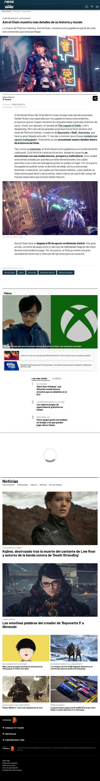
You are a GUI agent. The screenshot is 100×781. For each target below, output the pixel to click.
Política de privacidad (9, 763)
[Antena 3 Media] (8, 749)
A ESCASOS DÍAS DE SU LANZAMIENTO (66, 664)
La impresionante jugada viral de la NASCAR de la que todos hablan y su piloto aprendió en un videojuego (72, 709)
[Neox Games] (12, 7)
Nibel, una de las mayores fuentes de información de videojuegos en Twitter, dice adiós (22, 668)
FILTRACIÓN (42, 384)
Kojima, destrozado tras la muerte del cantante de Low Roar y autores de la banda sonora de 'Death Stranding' (48, 553)
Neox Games (6, 11)
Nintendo (32, 272)
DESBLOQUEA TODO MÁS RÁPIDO (16, 705)
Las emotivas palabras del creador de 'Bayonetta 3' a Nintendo (43, 625)
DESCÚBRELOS (43, 417)
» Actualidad (25, 11)
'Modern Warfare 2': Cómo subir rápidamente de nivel (22, 708)
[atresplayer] (87, 7)
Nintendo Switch (47, 272)
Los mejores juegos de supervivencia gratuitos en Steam (50, 407)
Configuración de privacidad (12, 770)
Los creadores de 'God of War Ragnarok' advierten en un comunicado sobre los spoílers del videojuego (71, 668)
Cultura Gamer (8, 484)
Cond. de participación (10, 768)
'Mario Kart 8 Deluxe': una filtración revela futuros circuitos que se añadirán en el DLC (52, 390)
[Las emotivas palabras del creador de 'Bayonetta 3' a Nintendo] (50, 590)
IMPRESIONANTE (57, 705)
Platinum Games (66, 272)
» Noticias (16, 11)
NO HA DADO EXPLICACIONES (14, 664)
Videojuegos (22, 484)
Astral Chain (9, 272)
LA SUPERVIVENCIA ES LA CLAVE (51, 402)
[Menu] (97, 7)
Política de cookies (8, 765)
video (21, 272)
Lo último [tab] (56, 378)
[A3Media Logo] (9, 722)
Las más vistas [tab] (39, 378)
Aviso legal (6, 761)
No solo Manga (55, 484)
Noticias (10, 481)
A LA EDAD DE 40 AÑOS (12, 548)
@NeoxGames (8, 97)
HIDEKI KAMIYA (8, 619)
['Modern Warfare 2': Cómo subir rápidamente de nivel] (26, 689)
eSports (33, 484)
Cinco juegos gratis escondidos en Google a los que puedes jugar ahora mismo (52, 422)
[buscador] (92, 7)
